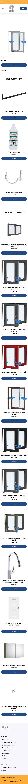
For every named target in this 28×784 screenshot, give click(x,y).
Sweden (3, 1)
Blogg (4, 758)
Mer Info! (14, 64)
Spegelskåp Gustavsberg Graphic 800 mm (14, 665)
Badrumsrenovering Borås (10, 742)
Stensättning (6, 750)
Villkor (12, 780)
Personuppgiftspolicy (20, 780)
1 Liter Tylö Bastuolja (14, 152)
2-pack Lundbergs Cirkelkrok (14, 192)
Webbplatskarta (14, 781)
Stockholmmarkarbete (8, 739)
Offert (23, 8)
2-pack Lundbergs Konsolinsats (14, 111)
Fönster (9, 57)
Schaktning (6, 753)
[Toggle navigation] (2, 8)
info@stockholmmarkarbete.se (21, 1)
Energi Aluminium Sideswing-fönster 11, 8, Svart (14, 455)
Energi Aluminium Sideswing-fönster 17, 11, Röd (14, 372)
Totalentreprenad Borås (9, 747)
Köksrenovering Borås (9, 745)
